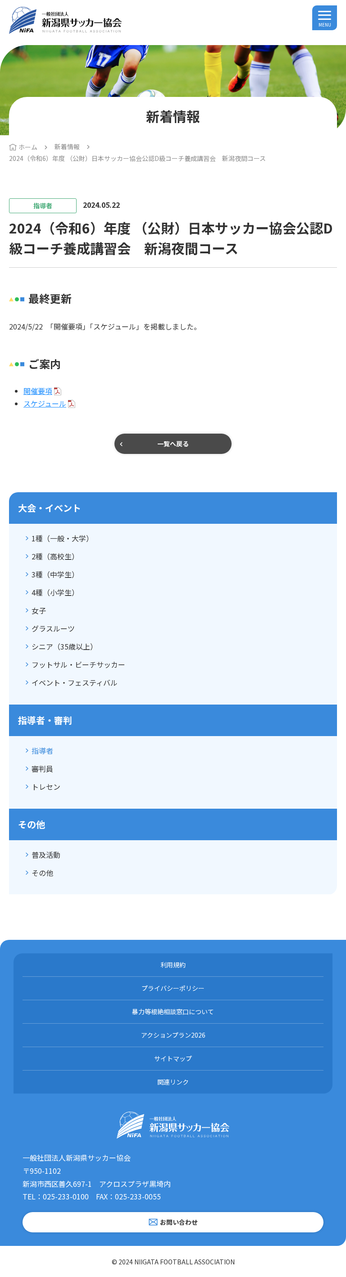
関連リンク (173, 1081)
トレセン (46, 786)
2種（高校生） (55, 556)
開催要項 (37, 390)
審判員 (42, 768)
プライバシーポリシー (173, 988)
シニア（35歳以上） (64, 646)
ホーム (27, 146)
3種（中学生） (55, 574)
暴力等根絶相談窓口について (173, 1011)
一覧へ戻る (173, 443)
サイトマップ (173, 1058)
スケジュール (44, 403)
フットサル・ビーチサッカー (78, 664)
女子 (39, 610)
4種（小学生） (55, 592)
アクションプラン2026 (173, 1034)
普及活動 (46, 854)
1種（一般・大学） (62, 538)
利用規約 (173, 964)
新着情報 (67, 146)
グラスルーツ (53, 628)
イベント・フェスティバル (75, 682)
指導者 (42, 750)
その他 (42, 872)
